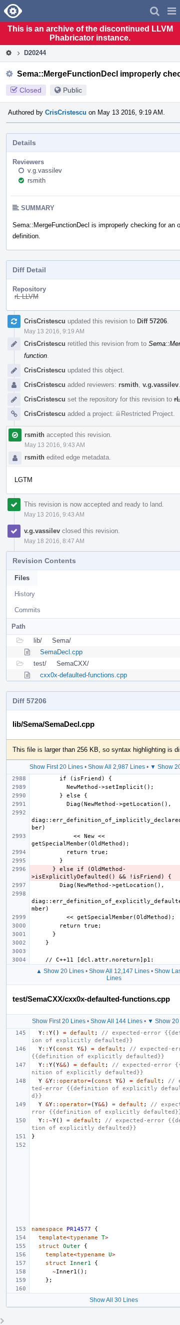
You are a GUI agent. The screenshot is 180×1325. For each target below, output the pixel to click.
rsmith (37, 180)
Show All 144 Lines (116, 1021)
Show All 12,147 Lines (119, 971)
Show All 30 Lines (114, 1299)
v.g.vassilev (45, 170)
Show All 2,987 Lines (116, 766)
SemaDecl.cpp (61, 652)
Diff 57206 (152, 321)
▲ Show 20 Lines (60, 971)
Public (72, 90)
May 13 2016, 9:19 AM (54, 331)
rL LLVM (26, 296)
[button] (172, 11)
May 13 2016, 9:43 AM (54, 445)
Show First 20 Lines (56, 766)
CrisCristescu (65, 112)
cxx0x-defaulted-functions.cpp (83, 675)
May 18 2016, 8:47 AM (54, 541)
